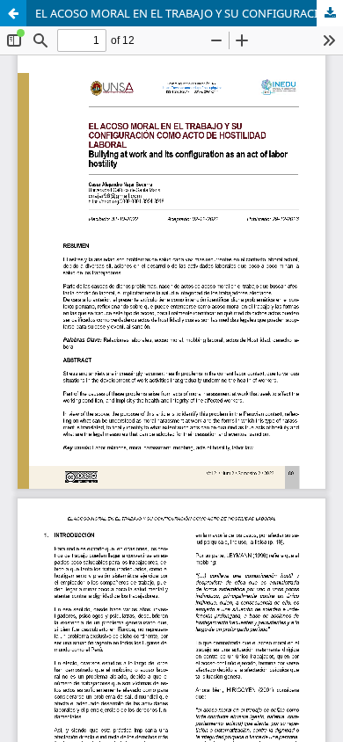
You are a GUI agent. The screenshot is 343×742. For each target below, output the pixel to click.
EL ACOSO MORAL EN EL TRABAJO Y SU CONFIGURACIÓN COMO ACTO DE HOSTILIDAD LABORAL (189, 13)
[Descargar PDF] (330, 13)
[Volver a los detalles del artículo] (13, 13)
